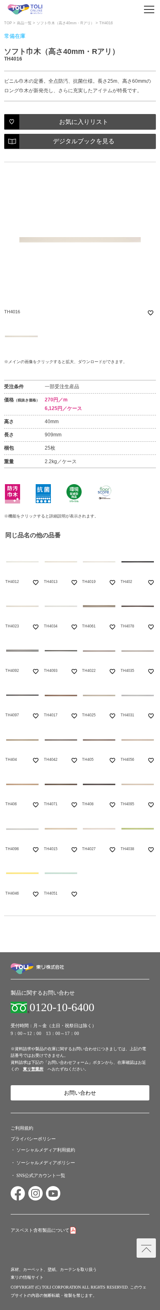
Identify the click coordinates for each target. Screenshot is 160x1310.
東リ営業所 (33, 1069)
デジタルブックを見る (83, 141)
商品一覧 (24, 23)
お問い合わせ (80, 1093)
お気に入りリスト (83, 122)
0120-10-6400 (62, 1007)
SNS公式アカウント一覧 (40, 1175)
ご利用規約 (22, 1128)
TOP (8, 23)
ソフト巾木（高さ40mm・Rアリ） (65, 23)
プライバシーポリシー (33, 1138)
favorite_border (150, 313)
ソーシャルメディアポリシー (45, 1162)
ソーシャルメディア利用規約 (45, 1149)
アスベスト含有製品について (40, 1230)
